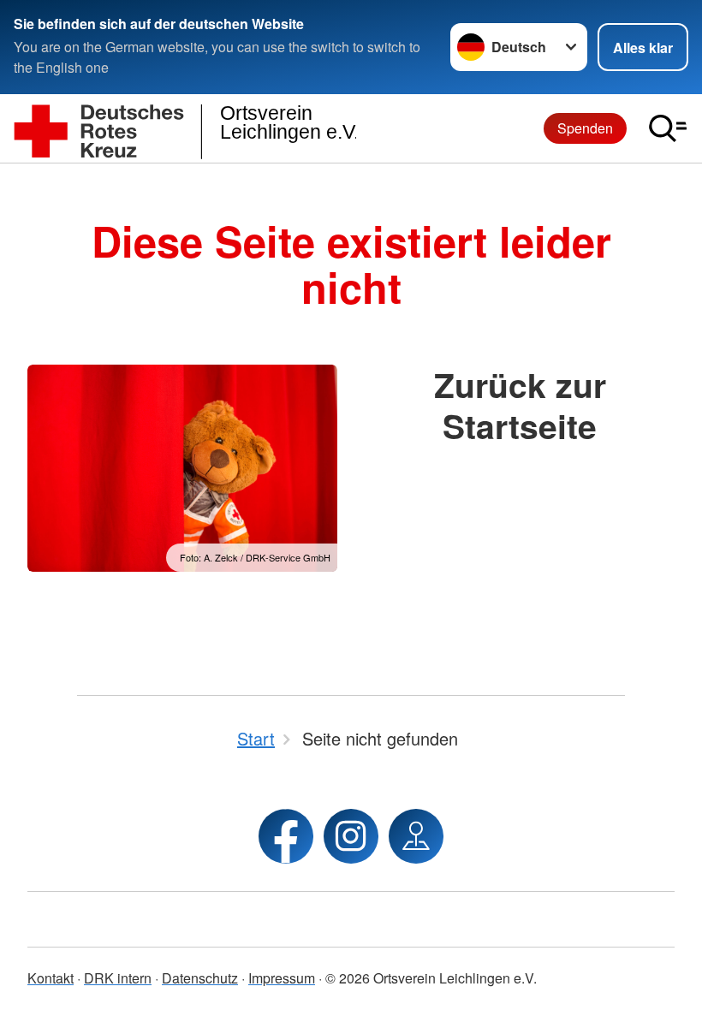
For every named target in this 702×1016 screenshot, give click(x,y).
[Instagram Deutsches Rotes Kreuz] (351, 836)
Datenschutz (200, 978)
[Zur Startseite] (185, 129)
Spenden (585, 128)
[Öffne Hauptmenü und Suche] (667, 128)
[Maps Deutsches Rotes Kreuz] (416, 836)
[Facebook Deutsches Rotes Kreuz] (286, 836)
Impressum (281, 978)
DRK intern (118, 978)
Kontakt (50, 978)
